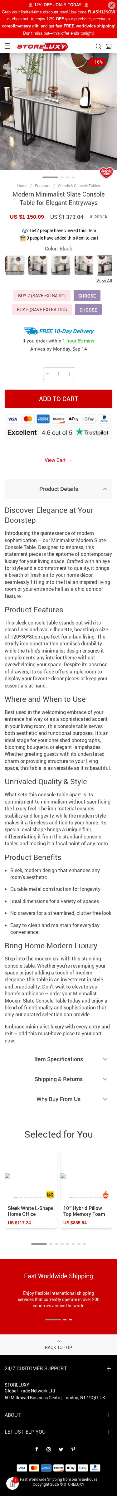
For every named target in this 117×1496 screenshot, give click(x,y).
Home (22, 185)
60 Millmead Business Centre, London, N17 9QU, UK (55, 1398)
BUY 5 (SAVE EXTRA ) (42, 310)
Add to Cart (58, 399)
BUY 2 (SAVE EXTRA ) (42, 296)
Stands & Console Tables (79, 185)
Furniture (42, 185)
